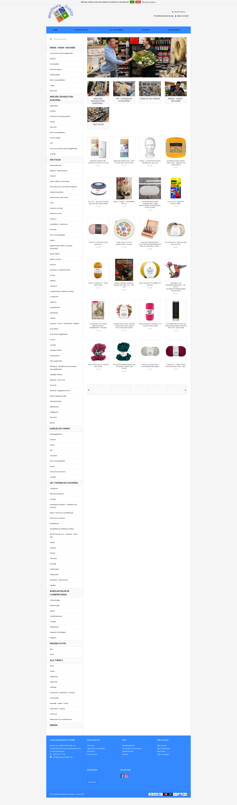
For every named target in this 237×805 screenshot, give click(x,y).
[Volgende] (185, 390)
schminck (53, 286)
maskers (53, 219)
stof (51, 143)
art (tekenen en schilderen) (64, 482)
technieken (54, 329)
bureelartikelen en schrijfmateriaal (59, 593)
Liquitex (53, 585)
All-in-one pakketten (57, 80)
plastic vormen (55, 259)
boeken (53, 111)
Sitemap (125, 754)
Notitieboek (54, 627)
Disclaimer (91, 751)
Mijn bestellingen (163, 748)
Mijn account (183, 16)
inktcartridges (55, 600)
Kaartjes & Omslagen (58, 632)
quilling (52, 280)
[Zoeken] (51, 39)
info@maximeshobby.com (63, 757)
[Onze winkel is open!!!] (137, 57)
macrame (53, 455)
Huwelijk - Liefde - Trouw (59, 703)
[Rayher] (170, 390)
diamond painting (56, 192)
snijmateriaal (55, 307)
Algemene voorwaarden (96, 748)
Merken (53, 725)
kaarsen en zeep (56, 208)
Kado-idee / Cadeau (57, 708)
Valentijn (53, 687)
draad (52, 122)
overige (53, 154)
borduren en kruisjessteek (60, 116)
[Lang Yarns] (133, 390)
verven (52, 339)
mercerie (53, 127)
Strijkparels (54, 412)
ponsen (53, 264)
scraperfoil (54, 296)
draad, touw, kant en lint (59, 197)
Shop (52, 654)
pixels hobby (55, 254)
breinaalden (54, 64)
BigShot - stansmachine (59, 170)
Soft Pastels (54, 569)
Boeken (53, 59)
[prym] (152, 390)
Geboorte (53, 682)
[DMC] (96, 390)
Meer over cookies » (149, 2)
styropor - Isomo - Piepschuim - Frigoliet (64, 323)
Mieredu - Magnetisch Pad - (60, 390)
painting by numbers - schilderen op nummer (63, 505)
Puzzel (52, 275)
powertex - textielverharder (60, 270)
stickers (53, 318)
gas (51, 649)
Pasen (52, 671)
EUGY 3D (53, 385)
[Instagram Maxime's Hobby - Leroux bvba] (126, 776)
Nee (138, 2)
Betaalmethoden (128, 745)
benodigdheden (56, 434)
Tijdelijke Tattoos (56, 374)
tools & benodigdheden (59, 334)
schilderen (54, 488)
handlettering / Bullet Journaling (62, 529)
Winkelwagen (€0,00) (165, 16)
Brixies (52, 423)
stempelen (54, 313)
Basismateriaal (55, 165)
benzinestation (58, 643)
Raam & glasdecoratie (58, 396)
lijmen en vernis (56, 213)
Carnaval (53, 714)
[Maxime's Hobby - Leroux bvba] (77, 13)
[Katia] (115, 390)
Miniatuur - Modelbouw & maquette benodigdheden (63, 367)
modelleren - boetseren (59, 224)
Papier (52, 542)
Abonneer (92, 782)
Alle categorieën (116, 30)
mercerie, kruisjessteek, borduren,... (62, 98)
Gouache (53, 558)
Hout (52, 203)
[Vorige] (88, 390)
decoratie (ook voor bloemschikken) (63, 187)
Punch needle (55, 138)
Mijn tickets (161, 751)
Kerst (52, 666)
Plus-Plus (53, 417)
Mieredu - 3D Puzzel (57, 380)
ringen (52, 85)
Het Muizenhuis (56, 401)
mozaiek (53, 229)
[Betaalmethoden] (151, 794)
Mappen (53, 638)
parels (52, 466)
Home (55, 30)
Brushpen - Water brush (59, 580)
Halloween (54, 676)
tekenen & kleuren (57, 494)
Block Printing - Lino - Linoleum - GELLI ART (64, 535)
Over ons (146, 30)
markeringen (55, 605)
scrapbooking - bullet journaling (62, 291)
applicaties (54, 106)
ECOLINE (53, 564)
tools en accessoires (57, 472)
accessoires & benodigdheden (61, 53)
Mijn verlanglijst (163, 754)
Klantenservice (174, 30)
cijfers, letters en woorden (60, 181)
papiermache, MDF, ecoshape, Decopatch (61, 247)
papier (52, 240)
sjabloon (53, 302)
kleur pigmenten (56, 361)
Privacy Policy (92, 754)
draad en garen (56, 69)
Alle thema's (56, 660)
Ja (132, 2)
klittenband (54, 407)
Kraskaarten (54, 355)
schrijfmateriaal (56, 616)
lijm (51, 450)
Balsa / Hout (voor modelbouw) (61, 513)
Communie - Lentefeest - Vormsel (62, 692)
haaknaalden (55, 75)
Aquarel (53, 548)
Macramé (53, 91)
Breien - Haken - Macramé (62, 47)
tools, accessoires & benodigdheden (63, 148)
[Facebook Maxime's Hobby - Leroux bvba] (122, 776)
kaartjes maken (56, 350)
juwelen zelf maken (60, 428)
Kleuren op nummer (57, 518)
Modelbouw (54, 523)
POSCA (52, 553)
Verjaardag (54, 698)
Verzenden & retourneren (132, 748)
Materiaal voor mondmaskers (61, 719)
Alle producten (80, 30)
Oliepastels (54, 574)
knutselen (55, 159)
